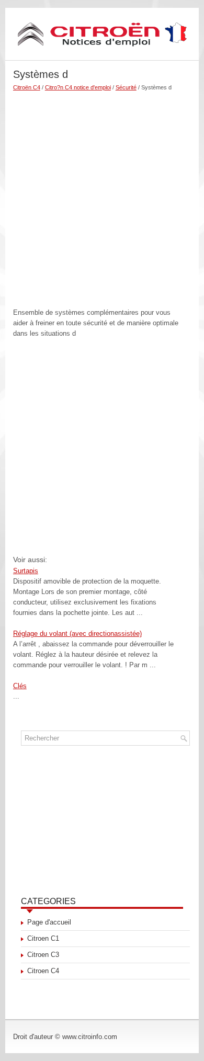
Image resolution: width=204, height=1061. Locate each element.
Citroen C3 (43, 955)
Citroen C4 (43, 971)
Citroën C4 (26, 87)
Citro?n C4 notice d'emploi (78, 87)
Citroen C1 (43, 938)
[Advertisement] (102, 195)
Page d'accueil (49, 922)
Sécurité (126, 87)
